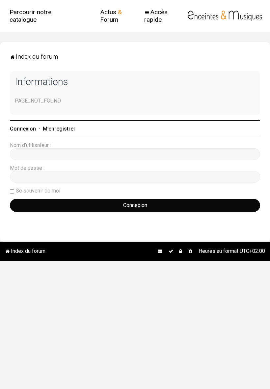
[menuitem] (40, 16)
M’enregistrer (59, 129)
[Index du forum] (225, 16)
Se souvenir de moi (38, 191)
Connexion (23, 129)
